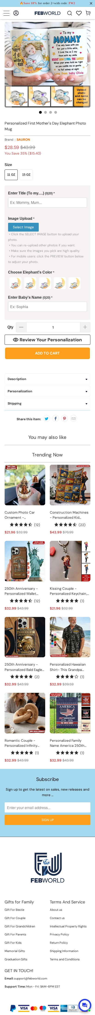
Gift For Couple (15, 918)
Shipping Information (64, 951)
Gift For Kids (13, 943)
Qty (10, 327)
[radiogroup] (47, 283)
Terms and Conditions (65, 959)
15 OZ (26, 174)
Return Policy (59, 943)
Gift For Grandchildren (20, 926)
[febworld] (47, 13)
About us (56, 910)
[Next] (87, 64)
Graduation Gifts (16, 959)
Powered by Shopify (61, 1000)
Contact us (57, 918)
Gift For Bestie (14, 910)
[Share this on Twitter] (46, 418)
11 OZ (11, 174)
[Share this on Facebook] (55, 418)
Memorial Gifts (15, 951)
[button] (47, 193)
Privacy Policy (59, 934)
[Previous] (8, 64)
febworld (38, 1000)
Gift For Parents (15, 934)
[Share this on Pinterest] (64, 418)
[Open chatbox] (84, 1005)
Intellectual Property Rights (68, 926)
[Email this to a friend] (73, 418)
